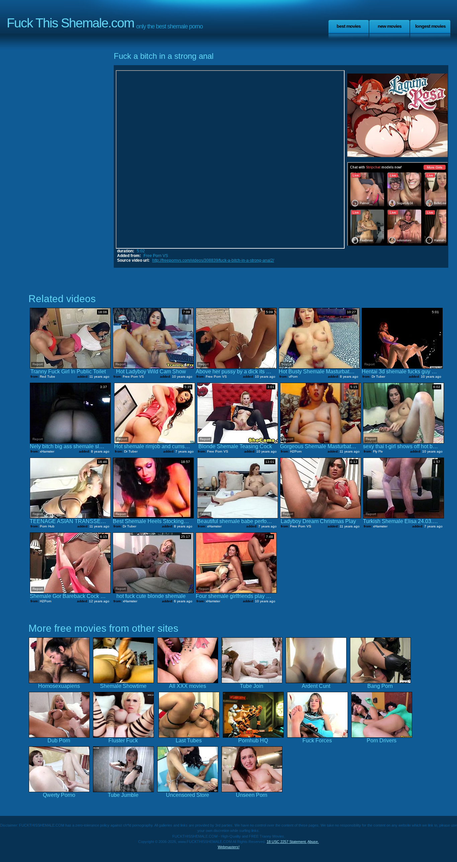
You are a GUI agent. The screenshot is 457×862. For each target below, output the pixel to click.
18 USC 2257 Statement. (287, 842)
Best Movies (349, 26)
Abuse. (313, 842)
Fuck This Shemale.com (70, 23)
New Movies (389, 26)
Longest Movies (430, 26)
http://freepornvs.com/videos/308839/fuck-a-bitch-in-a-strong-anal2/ (213, 260)
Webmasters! (229, 847)
